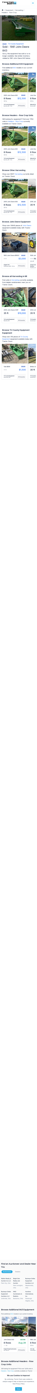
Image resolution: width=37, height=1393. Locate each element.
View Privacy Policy (19, 1384)
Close (18, 1389)
